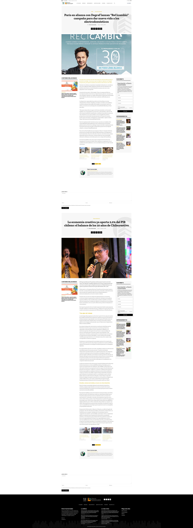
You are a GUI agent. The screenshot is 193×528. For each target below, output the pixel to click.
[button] (114, 3)
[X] (129, 0)
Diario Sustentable (92, 24)
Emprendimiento (119, 119)
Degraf (96, 163)
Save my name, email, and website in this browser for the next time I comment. (77, 205)
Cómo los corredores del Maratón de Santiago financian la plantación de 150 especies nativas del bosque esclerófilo (109, 521)
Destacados (64, 92)
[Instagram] (128, 0)
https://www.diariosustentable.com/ (92, 170)
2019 (92, 11)
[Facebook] (127, 0)
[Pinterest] (96, 29)
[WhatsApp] (99, 29)
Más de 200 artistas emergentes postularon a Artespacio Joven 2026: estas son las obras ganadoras (89, 516)
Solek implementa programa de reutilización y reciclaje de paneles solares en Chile (96, 155)
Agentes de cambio (104, 518)
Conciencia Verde (98, 11)
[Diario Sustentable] (83, 173)
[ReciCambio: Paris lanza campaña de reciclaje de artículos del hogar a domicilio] (85, 150)
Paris (100, 163)
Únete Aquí (125, 111)
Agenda (118, 126)
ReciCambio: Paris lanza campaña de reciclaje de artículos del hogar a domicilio (84, 155)
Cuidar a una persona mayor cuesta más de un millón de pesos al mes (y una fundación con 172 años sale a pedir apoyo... (110, 516)
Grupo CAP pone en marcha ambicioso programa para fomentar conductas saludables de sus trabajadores (114, 185)
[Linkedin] (101, 29)
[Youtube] (130, 0)
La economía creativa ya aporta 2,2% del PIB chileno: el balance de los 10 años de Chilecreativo (121, 123)
